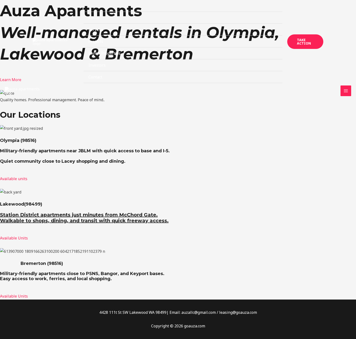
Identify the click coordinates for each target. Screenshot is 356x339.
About (93, 17)
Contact (95, 77)
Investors (97, 65)
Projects (95, 41)
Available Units (14, 238)
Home (93, 5)
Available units (13, 178)
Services (95, 29)
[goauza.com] (51, 42)
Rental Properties (104, 53)
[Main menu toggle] (346, 90)
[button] (305, 41)
